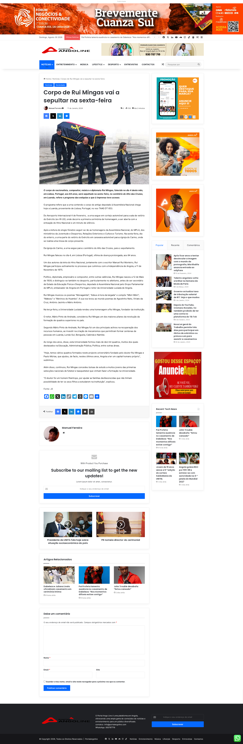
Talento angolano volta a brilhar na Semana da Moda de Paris (186, 281)
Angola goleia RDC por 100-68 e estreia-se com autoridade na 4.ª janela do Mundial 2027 (188, 474)
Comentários (193, 245)
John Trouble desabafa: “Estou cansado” (99, 37)
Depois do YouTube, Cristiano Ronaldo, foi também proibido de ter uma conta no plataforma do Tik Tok (186, 311)
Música (84, 64)
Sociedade (60, 85)
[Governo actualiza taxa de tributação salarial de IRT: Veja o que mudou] (164, 295)
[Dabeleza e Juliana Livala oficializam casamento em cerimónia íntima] (59, 575)
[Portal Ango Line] (65, 50)
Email (47, 670)
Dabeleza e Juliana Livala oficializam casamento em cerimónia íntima (57, 589)
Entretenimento (65, 64)
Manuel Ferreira (55, 108)
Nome (47, 658)
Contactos (148, 64)
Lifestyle (97, 64)
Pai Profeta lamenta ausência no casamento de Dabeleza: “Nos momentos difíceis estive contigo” (93, 590)
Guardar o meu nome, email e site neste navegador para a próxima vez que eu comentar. (85, 682)
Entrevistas (131, 64)
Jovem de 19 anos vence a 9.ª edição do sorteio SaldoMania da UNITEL (165, 473)
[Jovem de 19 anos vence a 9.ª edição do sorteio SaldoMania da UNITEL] (166, 458)
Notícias (46, 64)
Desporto (113, 64)
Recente (175, 245)
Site (98, 670)
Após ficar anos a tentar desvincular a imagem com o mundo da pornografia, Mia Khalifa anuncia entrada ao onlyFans (186, 263)
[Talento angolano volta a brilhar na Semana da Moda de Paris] (164, 282)
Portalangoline (91, 739)
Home (48, 79)
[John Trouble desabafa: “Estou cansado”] (129, 575)
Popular (159, 245)
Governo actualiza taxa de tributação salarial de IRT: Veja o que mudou (186, 294)
